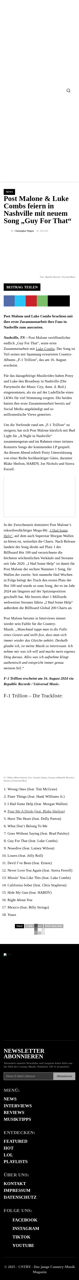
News (9, 191)
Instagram (25, 1228)
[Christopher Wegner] (7, 231)
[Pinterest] (31, 300)
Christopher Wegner (24, 231)
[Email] (53, 300)
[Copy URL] (64, 300)
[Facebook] (9, 300)
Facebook (24, 1220)
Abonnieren (64, 1076)
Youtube (23, 1245)
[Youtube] (5, 1245)
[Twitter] (20, 300)
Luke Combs (45, 349)
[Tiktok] (5, 1237)
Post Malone (53, 926)
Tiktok (21, 1237)
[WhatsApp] (42, 300)
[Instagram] (5, 1228)
